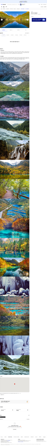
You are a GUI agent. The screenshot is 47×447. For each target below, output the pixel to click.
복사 (20, 393)
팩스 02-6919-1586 (20, 440)
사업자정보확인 (8, 440)
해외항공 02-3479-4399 (20, 441)
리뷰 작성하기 (14, 429)
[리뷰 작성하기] (28, 415)
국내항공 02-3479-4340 (26, 441)
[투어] (3, 6)
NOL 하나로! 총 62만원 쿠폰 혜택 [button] (11, 4)
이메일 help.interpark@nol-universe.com (26, 440)
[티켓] (6, 6)
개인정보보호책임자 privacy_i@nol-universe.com (41, 441)
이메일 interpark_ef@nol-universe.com (40, 440)
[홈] (1, 6)
